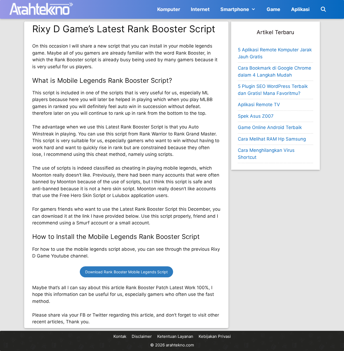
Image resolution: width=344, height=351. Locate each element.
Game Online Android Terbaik (270, 127)
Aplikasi (300, 9)
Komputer (168, 9)
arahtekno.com (180, 345)
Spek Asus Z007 (256, 116)
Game (273, 9)
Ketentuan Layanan (175, 336)
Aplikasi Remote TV (259, 104)
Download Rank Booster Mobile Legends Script (126, 272)
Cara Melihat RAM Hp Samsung (272, 139)
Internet (200, 9)
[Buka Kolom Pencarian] (323, 9)
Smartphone (234, 9)
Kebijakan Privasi (215, 336)
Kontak (119, 336)
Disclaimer (142, 336)
